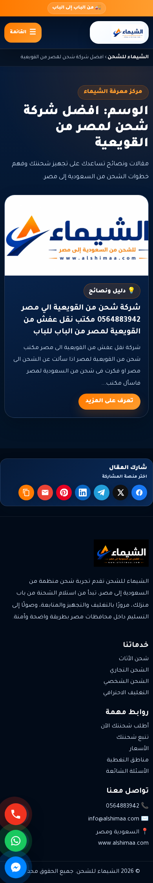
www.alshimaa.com (123, 844)
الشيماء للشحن (128, 57)
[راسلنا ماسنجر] (17, 867)
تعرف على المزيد (109, 401)
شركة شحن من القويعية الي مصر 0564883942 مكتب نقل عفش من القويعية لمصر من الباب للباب (81, 320)
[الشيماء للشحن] (119, 32)
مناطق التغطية (128, 761)
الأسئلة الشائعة (127, 772)
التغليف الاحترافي (126, 693)
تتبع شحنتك (132, 738)
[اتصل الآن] (17, 814)
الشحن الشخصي (126, 682)
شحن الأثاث (133, 659)
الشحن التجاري (129, 671)
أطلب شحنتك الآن (125, 727)
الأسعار (139, 749)
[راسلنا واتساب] (17, 841)
